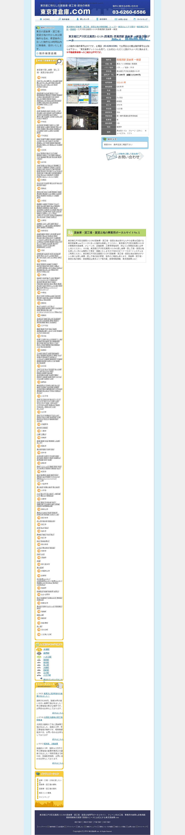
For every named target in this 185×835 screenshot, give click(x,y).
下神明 (56, 175)
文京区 (43, 150)
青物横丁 (57, 165)
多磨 (49, 460)
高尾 (38, 399)
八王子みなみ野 (42, 405)
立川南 (39, 421)
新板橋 (43, 355)
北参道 (39, 86)
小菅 (51, 379)
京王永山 (49, 583)
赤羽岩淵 (57, 254)
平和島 (50, 204)
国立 (46, 528)
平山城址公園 (49, 504)
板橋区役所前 (41, 361)
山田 (57, 401)
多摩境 (43, 475)
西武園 (46, 514)
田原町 (50, 225)
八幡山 (56, 266)
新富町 (53, 127)
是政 (57, 456)
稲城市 (43, 588)
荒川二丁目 (54, 343)
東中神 (39, 449)
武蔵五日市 (52, 598)
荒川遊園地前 (54, 341)
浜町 (51, 125)
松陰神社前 (41, 247)
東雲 (55, 284)
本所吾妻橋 (41, 308)
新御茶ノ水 (41, 143)
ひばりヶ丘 (50, 606)
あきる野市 (45, 594)
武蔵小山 (44, 165)
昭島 (44, 449)
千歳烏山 (40, 241)
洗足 (44, 185)
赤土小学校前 (51, 339)
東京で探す (78, 822)
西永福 (39, 270)
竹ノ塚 (39, 371)
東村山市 (44, 509)
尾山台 (44, 236)
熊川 (52, 534)
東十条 (39, 257)
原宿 (55, 85)
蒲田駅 (46, 660)
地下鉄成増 (41, 363)
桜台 (44, 389)
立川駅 (46, 673)
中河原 (52, 456)
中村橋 (43, 387)
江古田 (39, 389)
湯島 (52, 155)
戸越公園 (47, 173)
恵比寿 (57, 83)
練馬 (38, 387)
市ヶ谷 (44, 141)
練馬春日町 (50, 389)
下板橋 (56, 195)
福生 (44, 534)
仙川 (58, 468)
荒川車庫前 (55, 345)
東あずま (58, 312)
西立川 (46, 419)
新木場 (39, 282)
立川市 (43, 412)
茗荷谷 (43, 153)
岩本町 (53, 139)
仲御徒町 (50, 227)
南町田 (39, 477)
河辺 (46, 441)
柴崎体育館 (54, 419)
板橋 (57, 361)
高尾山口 (52, 405)
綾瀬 (49, 377)
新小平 (43, 494)
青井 (53, 377)
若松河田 (45, 102)
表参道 (43, 111)
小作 (42, 554)
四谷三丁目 (48, 104)
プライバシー (71, 826)
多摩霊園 (40, 460)
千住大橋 (40, 379)
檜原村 (43, 618)
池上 (52, 206)
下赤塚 (39, 353)
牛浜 (48, 534)
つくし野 (40, 480)
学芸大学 (40, 183)
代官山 (44, 86)
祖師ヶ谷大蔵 (47, 243)
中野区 (43, 293)
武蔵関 (56, 387)
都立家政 (47, 300)
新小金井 (56, 487)
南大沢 (52, 399)
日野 (38, 502)
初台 (38, 85)
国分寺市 (44, 518)
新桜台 (57, 391)
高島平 (44, 353)
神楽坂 (59, 95)
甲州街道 (48, 502)
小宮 (53, 407)
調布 (38, 466)
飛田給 (53, 468)
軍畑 (38, 441)
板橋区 (43, 350)
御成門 (44, 118)
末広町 (39, 145)
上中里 (51, 255)
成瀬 (48, 475)
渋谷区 (43, 78)
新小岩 (39, 320)
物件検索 (53, 826)
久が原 (46, 215)
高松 (38, 415)
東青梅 (51, 441)
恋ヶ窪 (39, 521)
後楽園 (43, 157)
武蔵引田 (40, 600)
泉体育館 (53, 417)
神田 (38, 139)
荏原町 (39, 177)
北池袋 (58, 193)
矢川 (42, 528)
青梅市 (43, 438)
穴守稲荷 (53, 209)
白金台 (39, 118)
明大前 (39, 238)
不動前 (52, 167)
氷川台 (39, 393)
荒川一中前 (41, 345)
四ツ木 (50, 319)
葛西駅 (46, 653)
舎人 (46, 369)
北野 (52, 401)
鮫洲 (38, 171)
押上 (52, 306)
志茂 (44, 257)
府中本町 (40, 458)
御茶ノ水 (45, 145)
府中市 (43, 453)
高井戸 (39, 271)
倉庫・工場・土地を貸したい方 (50, 780)
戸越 (52, 169)
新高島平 (50, 355)
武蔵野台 (57, 458)
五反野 (51, 375)
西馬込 (39, 211)
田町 (55, 114)
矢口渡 (43, 206)
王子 (46, 255)
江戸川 (39, 333)
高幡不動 (40, 504)
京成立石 (40, 319)
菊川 (38, 306)
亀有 (47, 322)
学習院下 (50, 195)
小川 (38, 494)
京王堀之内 (45, 399)
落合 (53, 99)
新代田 (55, 243)
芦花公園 (51, 245)
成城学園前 (41, 234)
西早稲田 (57, 100)
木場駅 (46, 649)
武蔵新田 (45, 208)
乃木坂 (52, 116)
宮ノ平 (39, 443)
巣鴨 (38, 197)
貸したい (81, 826)
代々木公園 (54, 81)
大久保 (46, 93)
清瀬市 (43, 558)
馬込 (54, 213)
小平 (38, 496)
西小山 (43, 175)
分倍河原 (40, 456)
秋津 (49, 512)
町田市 (43, 472)
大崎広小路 (41, 169)
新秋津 (54, 512)
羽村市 (43, 551)
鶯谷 (56, 224)
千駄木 (39, 159)
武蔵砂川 (48, 415)
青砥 (51, 320)
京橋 (38, 127)
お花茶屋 (45, 320)
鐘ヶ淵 (49, 310)
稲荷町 (39, 225)
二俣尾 (57, 441)
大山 (59, 355)
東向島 (43, 310)
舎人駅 (46, 665)
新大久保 (50, 100)
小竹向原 (58, 389)
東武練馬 (55, 353)
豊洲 (59, 284)
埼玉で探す (107, 822)
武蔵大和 (40, 514)
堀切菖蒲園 (41, 322)
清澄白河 (53, 280)
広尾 (38, 111)
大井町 (39, 167)
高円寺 (39, 266)
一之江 (49, 331)
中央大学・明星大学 (44, 407)
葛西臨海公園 (41, 331)
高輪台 (58, 113)
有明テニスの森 (52, 286)
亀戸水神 (40, 287)
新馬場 (57, 169)
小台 (38, 347)
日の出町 (44, 630)
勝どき (58, 127)
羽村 (38, 554)
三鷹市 (43, 431)
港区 (43, 108)
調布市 (43, 463)
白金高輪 (45, 114)
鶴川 (38, 475)
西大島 (39, 286)
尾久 (42, 255)
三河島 (43, 339)
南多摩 (50, 591)
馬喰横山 (57, 129)
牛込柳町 (40, 104)
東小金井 (40, 487)
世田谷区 (44, 231)
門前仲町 (40, 284)
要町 (53, 193)
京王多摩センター (43, 579)
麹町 (48, 139)
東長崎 (39, 193)
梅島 (56, 375)
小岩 (54, 331)
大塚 (49, 192)
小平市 (43, 490)
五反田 (57, 167)
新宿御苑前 (41, 95)
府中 (45, 460)
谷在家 (51, 369)
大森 (51, 208)
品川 (51, 114)
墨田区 (43, 303)
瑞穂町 (43, 612)
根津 (59, 157)
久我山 (53, 268)
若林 (47, 234)
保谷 (38, 608)
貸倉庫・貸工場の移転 (47, 784)
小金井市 (44, 484)
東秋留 (59, 598)
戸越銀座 (45, 167)
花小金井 (50, 494)
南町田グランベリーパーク (46, 478)
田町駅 (46, 670)
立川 (42, 415)
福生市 (43, 531)
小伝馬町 (40, 131)
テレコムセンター (43, 280)
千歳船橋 (57, 238)
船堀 (42, 329)
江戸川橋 (54, 153)
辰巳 (51, 284)
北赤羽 (46, 254)
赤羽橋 (46, 116)
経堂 (58, 234)
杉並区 (43, 261)
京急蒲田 (40, 209)
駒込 (38, 195)
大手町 (56, 141)
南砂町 (39, 278)
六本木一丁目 (55, 111)
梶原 (56, 255)
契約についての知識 (106, 826)
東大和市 (44, 544)
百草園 (56, 504)
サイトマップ (44, 797)
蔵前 (38, 227)
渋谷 (38, 81)
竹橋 (47, 143)
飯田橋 (57, 143)
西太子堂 (58, 241)
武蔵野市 (44, 424)
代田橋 (46, 241)
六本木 (39, 114)
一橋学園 (57, 494)
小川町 (39, 141)
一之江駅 (47, 657)
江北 (42, 369)
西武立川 (40, 419)
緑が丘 (59, 183)
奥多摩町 (44, 623)
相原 (52, 475)
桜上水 (52, 240)
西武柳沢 (58, 606)
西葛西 (59, 331)
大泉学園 (50, 387)
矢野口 (56, 591)
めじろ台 (40, 409)
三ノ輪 (44, 225)
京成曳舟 (58, 308)
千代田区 (44, 136)
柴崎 (51, 466)
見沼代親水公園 (42, 375)
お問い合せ (131, 826)
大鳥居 (46, 209)
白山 (38, 153)
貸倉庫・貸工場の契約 (47, 789)
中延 (38, 175)
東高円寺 (54, 270)
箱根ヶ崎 (40, 615)
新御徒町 (57, 225)
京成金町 (53, 322)
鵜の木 (59, 209)
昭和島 (57, 206)
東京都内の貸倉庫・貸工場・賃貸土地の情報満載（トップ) (91, 27)
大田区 (43, 201)
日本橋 (56, 131)
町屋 (38, 339)
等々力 (39, 243)
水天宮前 (40, 125)
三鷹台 (43, 434)
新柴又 (56, 320)
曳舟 (52, 308)
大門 (53, 113)
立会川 (59, 171)
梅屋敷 (39, 204)
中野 (42, 296)
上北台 (39, 548)
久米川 (44, 512)
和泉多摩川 (45, 541)
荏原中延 (40, 173)
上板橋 (46, 359)
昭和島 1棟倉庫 (51, 744)
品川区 (43, 162)
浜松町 (49, 113)
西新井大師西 (41, 373)
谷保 (38, 528)
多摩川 (53, 217)
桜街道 (52, 548)
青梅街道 (50, 496)
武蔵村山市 (45, 571)
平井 (46, 329)
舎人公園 (58, 369)
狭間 (57, 405)
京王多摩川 (41, 468)
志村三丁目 (51, 361)
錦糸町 (48, 308)
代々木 (43, 85)
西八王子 (47, 401)
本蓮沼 (39, 357)
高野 (51, 371)
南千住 (46, 343)
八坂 (57, 514)
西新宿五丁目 (41, 100)
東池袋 (44, 193)
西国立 (39, 417)
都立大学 (53, 183)
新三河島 (40, 343)
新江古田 (50, 298)
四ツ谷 (39, 99)
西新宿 (49, 99)
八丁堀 (56, 125)
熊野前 (48, 345)
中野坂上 (40, 300)
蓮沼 (55, 208)
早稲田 (53, 95)
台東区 (43, 220)
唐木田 (55, 583)
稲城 (45, 591)
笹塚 (60, 81)
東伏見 (39, 606)
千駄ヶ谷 (50, 85)
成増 (49, 353)
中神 (48, 449)
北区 (43, 250)
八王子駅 (47, 675)
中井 (52, 97)
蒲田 (48, 206)
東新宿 (48, 95)
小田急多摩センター (44, 581)
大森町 (44, 204)
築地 (42, 127)
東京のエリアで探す (126, 27)
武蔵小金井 (48, 487)
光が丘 (56, 385)
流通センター (47, 213)
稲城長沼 (40, 591)
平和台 (52, 391)
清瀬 (38, 561)
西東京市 (44, 603)
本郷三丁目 (46, 155)
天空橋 (44, 211)
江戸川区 (44, 326)
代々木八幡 (45, 81)
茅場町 (46, 125)
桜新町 (39, 236)
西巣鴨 (43, 195)
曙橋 (44, 99)
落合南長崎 (46, 97)
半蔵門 (43, 139)
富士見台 (45, 391)
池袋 (59, 192)
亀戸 (48, 278)
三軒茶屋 (53, 234)
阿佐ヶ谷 (45, 271)
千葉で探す (97, 822)
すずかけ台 (55, 477)
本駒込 (57, 155)
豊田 (42, 502)
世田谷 (39, 245)
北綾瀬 (44, 377)
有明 (60, 286)
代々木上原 (46, 83)
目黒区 (43, 180)
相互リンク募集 (45, 793)
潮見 (53, 282)
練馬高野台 (41, 385)
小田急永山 (41, 585)
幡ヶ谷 (39, 83)
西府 (51, 458)
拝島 (52, 449)
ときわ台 (40, 359)
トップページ (42, 826)
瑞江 (50, 329)
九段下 (50, 141)
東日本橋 (50, 129)
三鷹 (38, 434)
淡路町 (58, 139)
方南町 (54, 264)
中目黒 (46, 183)
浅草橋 (39, 224)
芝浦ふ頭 (58, 116)
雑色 (38, 206)
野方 (38, 296)
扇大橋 (49, 373)
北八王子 (40, 401)
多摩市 (43, 576)
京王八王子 (41, 403)
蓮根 (55, 355)
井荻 (51, 266)
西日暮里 (45, 341)
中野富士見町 (49, 296)
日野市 (43, 499)
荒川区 (43, 336)
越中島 (46, 284)
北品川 (48, 169)
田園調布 (58, 215)
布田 (59, 466)
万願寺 (39, 506)
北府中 (46, 456)
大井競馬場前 (56, 173)
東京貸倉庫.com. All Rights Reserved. (100, 831)
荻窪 (38, 264)
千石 (38, 157)
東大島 (44, 282)
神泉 (52, 83)
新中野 (57, 296)
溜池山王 (53, 145)
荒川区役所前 (45, 347)
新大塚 (54, 157)
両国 (38, 310)
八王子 (57, 399)
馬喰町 (43, 129)
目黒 (56, 177)
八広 (48, 306)
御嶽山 (39, 213)
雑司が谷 (40, 192)
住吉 (44, 286)
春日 (48, 153)
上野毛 (46, 240)
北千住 (58, 377)
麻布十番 (40, 116)
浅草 (52, 224)
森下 (49, 282)
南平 (53, 502)
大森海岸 (50, 175)
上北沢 (48, 247)
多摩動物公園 (47, 506)
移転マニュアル (92, 826)
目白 (45, 192)
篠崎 (38, 329)
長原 (53, 211)
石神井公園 (50, 385)
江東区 (43, 275)
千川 (49, 193)
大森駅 (46, 668)
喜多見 (50, 236)
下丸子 (56, 204)
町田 (56, 475)
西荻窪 (43, 264)
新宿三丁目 (54, 93)
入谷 (44, 224)
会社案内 (61, 826)
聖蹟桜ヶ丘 (41, 583)
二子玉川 (40, 240)
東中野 (39, 298)
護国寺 (39, 155)
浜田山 (59, 268)
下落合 (39, 97)
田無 (44, 606)
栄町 (59, 257)
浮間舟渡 (40, 254)
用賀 (55, 236)
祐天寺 (39, 185)
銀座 (38, 132)
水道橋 (59, 145)
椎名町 (54, 192)
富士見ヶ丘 (46, 270)
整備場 (39, 208)
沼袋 (44, 298)
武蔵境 (44, 427)
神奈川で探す (88, 822)
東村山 (39, 512)
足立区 (43, 366)
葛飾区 (43, 315)
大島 (52, 278)
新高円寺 (45, 266)
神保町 (39, 146)
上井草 (39, 268)
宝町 (45, 131)
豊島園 (39, 391)
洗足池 (58, 211)
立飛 (58, 417)
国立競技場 (54, 102)
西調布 (48, 468)
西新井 (39, 377)
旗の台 (50, 165)
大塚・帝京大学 (51, 403)
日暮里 (39, 341)
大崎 (38, 165)
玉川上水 (55, 415)
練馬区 (43, 382)
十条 (48, 257)
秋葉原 (52, 143)
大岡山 (52, 215)
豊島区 (43, 188)
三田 (44, 113)
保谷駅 (46, 662)
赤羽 (51, 254)
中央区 (43, 122)
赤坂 (48, 111)
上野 (48, 224)
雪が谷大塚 (41, 217)
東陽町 (57, 278)
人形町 (50, 131)
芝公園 (39, 113)
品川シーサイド (48, 177)
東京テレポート (42, 289)
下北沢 (44, 245)
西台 (38, 355)
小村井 (43, 306)
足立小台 (45, 371)
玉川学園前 (46, 477)
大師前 (46, 379)
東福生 (39, 534)
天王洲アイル (51, 171)
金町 (45, 319)
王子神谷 (54, 257)
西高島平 (45, 357)
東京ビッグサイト (50, 287)
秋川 (38, 598)
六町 (38, 369)
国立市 (43, 524)
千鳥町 (48, 217)
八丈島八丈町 (46, 634)
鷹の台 (43, 496)
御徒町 (43, 227)
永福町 (49, 264)
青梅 (42, 441)
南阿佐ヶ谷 (46, 268)
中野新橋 (57, 298)
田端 (38, 255)
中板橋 (59, 359)
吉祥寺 (39, 427)
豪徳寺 (52, 241)
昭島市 (43, 446)
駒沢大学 (50, 238)
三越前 (47, 127)
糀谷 (49, 211)
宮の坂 (57, 240)
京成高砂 (57, 319)
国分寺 (44, 521)
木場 (44, 278)
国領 (55, 466)
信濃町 (39, 102)
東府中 (46, 458)
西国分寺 (51, 521)
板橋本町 (53, 359)
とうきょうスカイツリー (45, 312)
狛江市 (43, 538)
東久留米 (40, 567)
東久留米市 (45, 564)
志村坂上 (53, 357)
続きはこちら (58, 713)
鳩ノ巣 (39, 626)
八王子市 (44, 396)
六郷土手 (40, 215)
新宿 (57, 97)
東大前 (49, 157)
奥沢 (44, 238)
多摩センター (57, 581)
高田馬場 (40, 93)
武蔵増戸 (44, 598)
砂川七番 (45, 417)
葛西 (54, 329)
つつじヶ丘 (45, 466)
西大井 (43, 171)
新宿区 (43, 90)
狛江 (38, 541)
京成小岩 (45, 333)
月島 (38, 129)
